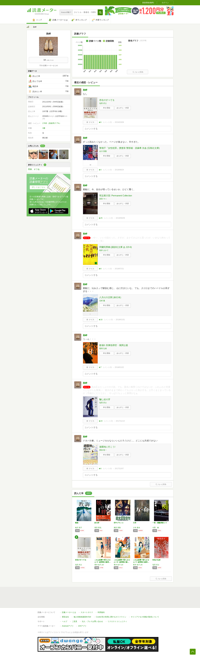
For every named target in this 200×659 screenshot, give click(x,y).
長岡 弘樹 (103, 348)
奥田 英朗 (117, 527)
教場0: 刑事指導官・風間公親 (113, 345)
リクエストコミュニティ (117, 621)
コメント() (107, 122)
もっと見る (139, 72)
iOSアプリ (82, 626)
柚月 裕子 (78, 527)
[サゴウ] (43, 158)
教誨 (76, 523)
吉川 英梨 (103, 151)
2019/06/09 (120, 218)
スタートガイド (87, 612)
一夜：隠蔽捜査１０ (159, 523)
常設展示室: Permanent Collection (115, 195)
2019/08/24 (119, 170)
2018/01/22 (119, 367)
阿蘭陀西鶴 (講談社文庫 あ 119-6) (115, 247)
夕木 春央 (136, 527)
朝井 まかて (103, 250)
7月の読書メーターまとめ (48, 65)
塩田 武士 (103, 103)
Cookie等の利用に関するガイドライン (111, 617)
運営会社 (65, 617)
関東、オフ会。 (34, 169)
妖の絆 (96, 523)
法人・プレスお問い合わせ (92, 621)
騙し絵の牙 (104, 399)
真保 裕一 (103, 450)
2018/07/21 (119, 269)
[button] (100, 12)
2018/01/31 (120, 319)
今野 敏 (155, 527)
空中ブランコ (118, 523)
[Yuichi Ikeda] (53, 158)
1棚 (43, 128)
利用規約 (101, 612)
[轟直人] (33, 158)
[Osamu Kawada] (64, 158)
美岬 (85, 90)
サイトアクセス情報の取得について (145, 617)
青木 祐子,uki (99, 565)
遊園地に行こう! (107, 446)
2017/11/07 (119, 468)
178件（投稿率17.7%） (51, 123)
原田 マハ (103, 199)
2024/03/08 (119, 122)
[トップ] (28, 27)
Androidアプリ (67, 626)
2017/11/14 (120, 421)
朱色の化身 (156, 560)
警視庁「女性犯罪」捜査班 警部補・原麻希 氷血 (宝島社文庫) (129, 148)
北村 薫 (102, 301)
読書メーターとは (69, 612)
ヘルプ (64, 621)
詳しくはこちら (38, 187)
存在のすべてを (107, 100)
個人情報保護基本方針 (82, 617)
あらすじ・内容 (123, 108)
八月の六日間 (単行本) (110, 297)
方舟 (134, 523)
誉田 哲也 (97, 527)
